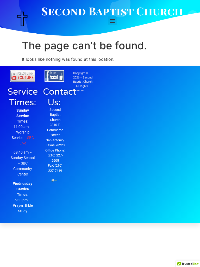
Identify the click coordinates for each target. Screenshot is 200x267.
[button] (112, 20)
